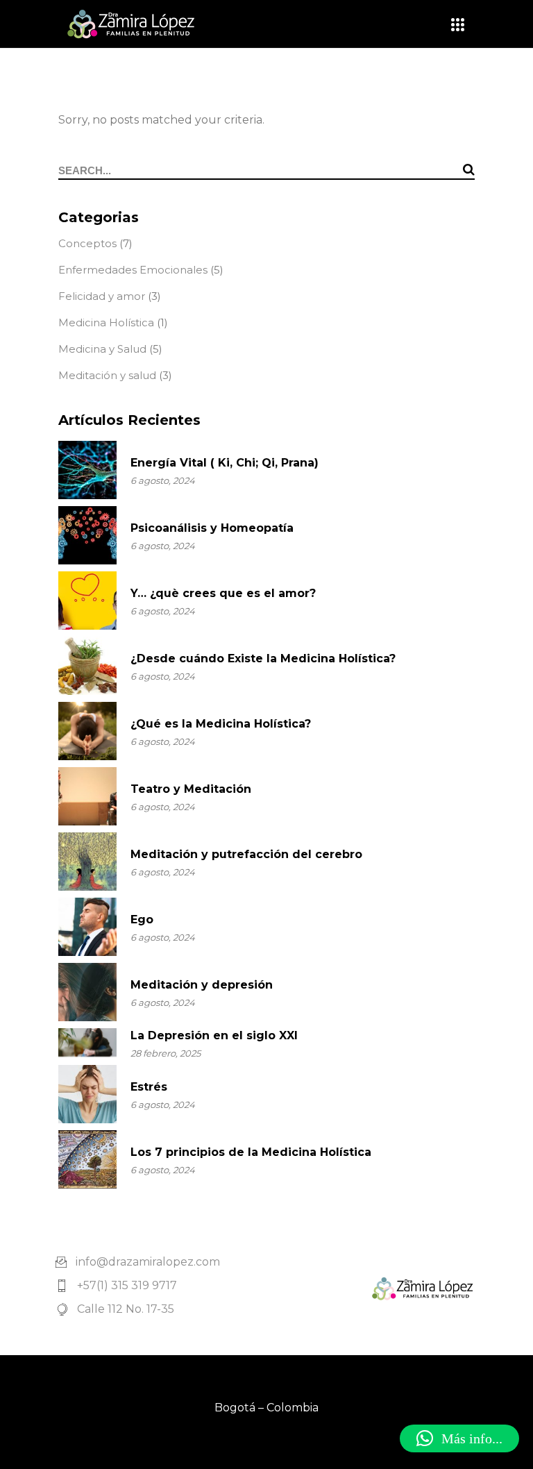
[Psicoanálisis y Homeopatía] (87, 535)
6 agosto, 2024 (162, 480)
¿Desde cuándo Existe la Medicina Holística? (263, 658)
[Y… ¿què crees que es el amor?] (87, 600)
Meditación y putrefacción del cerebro (246, 854)
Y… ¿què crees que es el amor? (223, 593)
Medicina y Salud (102, 348)
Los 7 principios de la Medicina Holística (250, 1152)
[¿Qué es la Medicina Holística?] (87, 731)
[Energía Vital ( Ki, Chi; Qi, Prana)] (87, 470)
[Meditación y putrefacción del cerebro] (87, 861)
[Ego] (87, 927)
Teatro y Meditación (190, 789)
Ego (141, 919)
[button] (459, 1438)
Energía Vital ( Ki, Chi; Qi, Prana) (224, 462)
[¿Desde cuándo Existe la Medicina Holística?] (87, 666)
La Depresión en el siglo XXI (214, 1035)
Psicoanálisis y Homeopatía (212, 528)
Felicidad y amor (101, 296)
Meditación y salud (107, 375)
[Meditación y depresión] (87, 992)
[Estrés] (87, 1094)
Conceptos (87, 243)
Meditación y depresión (201, 984)
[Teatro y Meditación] (87, 796)
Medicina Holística (106, 322)
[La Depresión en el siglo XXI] (87, 1042)
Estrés (148, 1086)
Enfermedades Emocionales (133, 269)
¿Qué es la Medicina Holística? (220, 723)
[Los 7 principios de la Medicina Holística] (87, 1159)
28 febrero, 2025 (165, 1053)
